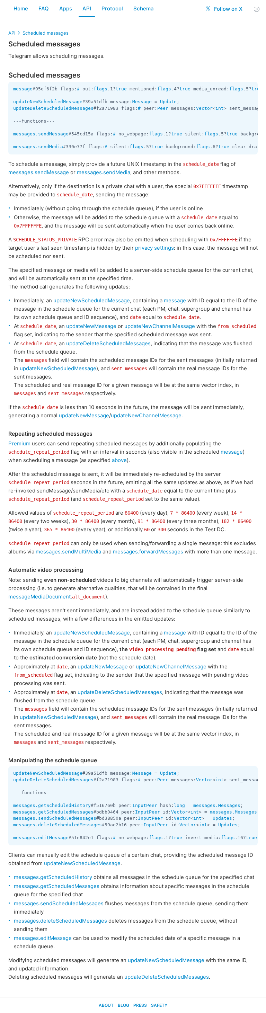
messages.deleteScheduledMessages (57, 824)
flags (100, 88)
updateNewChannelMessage (159, 326)
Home (21, 8)
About (106, 1005)
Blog (123, 1005)
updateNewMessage (91, 326)
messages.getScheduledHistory (52, 805)
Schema (143, 8)
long (179, 805)
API (86, 8)
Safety (159, 1005)
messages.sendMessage (41, 133)
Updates (222, 818)
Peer (162, 108)
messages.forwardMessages (148, 551)
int (219, 108)
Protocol (112, 8)
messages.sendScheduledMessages (54, 818)
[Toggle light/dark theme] (256, 9)
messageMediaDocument (39, 596)
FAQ (43, 8)
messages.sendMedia (38, 146)
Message (142, 101)
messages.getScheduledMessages (53, 812)
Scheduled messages (46, 33)
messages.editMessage (41, 837)
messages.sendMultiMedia (68, 551)
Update (168, 101)
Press (140, 1005)
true (121, 88)
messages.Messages (216, 805)
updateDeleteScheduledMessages (53, 108)
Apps (65, 8)
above (119, 460)
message (23, 88)
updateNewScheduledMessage (47, 101)
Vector (204, 108)
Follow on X (227, 9)
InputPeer (144, 805)
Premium (19, 443)
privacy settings (154, 248)
